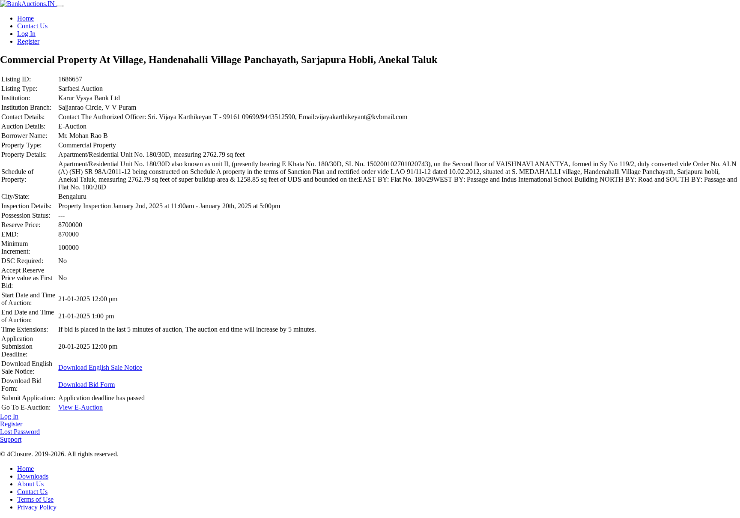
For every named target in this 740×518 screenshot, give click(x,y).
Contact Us (32, 26)
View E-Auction (80, 407)
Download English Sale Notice (100, 367)
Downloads (32, 476)
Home (25, 18)
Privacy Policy (37, 507)
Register (28, 41)
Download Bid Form (86, 384)
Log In (26, 33)
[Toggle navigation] (60, 6)
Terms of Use (35, 499)
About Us (30, 484)
